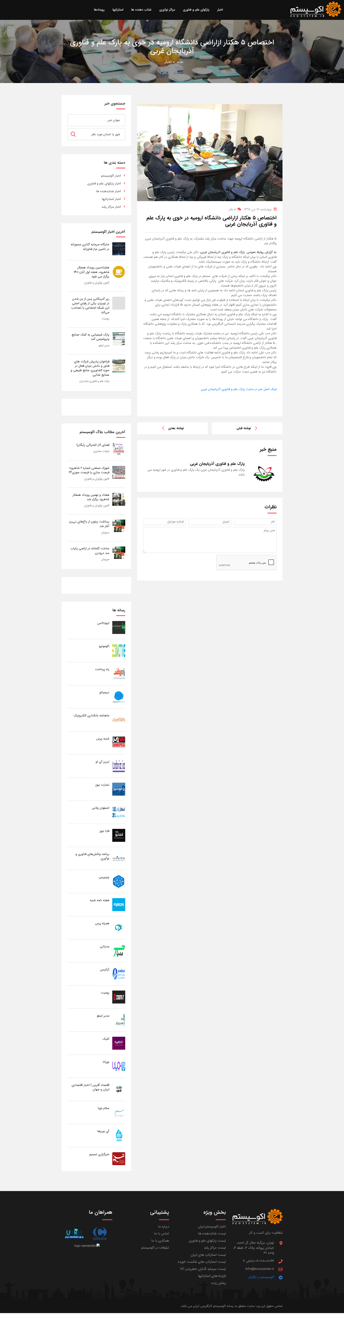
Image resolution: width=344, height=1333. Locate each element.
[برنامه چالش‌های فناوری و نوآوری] (118, 858)
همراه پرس (102, 923)
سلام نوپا (103, 1108)
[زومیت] (118, 996)
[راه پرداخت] (118, 673)
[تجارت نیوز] (118, 788)
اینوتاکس (103, 623)
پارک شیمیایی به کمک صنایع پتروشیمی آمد (90, 336)
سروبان (105, 532)
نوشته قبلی (243, 428)
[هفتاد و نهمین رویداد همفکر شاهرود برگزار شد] (118, 499)
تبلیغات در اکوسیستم (155, 1247)
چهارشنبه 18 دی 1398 (258, 209)
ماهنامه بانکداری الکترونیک (91, 715)
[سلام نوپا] (118, 1112)
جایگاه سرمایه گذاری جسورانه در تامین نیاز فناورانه (90, 246)
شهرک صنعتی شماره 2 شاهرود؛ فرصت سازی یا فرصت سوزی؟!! (89, 470)
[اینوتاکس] (118, 627)
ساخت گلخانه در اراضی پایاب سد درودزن (89, 550)
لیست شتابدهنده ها (212, 1233)
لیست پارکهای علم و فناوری (207, 1240)
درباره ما (163, 1226)
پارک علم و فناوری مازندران (94, 381)
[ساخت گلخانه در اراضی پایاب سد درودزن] (118, 552)
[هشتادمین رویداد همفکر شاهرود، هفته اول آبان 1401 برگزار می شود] (118, 271)
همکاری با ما (160, 1240)
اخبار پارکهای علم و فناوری (104, 183)
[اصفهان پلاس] (118, 812)
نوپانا (106, 1061)
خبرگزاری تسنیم (99, 1154)
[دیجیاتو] (118, 696)
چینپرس (104, 877)
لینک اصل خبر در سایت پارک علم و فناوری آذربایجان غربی (239, 389)
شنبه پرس (102, 738)
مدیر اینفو (104, 345)
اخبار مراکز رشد (111, 206)
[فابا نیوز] (118, 835)
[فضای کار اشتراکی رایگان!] (118, 449)
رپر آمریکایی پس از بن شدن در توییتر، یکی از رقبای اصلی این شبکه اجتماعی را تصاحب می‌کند (90, 305)
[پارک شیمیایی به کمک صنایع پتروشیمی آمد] (118, 338)
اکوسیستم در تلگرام (261, 1277)
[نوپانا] (118, 1066)
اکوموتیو (104, 646)
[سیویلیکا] (99, 1233)
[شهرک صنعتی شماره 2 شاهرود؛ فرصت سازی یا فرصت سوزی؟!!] (118, 472)
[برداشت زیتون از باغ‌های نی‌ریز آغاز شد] (118, 525)
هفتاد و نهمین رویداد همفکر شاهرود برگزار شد (91, 497)
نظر (232, 209)
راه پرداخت (102, 669)
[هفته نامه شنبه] (118, 904)
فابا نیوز (104, 830)
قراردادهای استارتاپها (212, 1276)
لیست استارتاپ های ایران (208, 1255)
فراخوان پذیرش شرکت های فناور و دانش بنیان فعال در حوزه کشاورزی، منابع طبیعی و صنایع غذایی (90, 368)
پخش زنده (218, 1283)
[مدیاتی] (118, 950)
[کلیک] (118, 1043)
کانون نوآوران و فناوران (96, 283)
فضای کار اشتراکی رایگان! (92, 444)
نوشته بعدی (176, 428)
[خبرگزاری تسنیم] (118, 1158)
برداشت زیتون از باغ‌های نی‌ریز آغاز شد (89, 523)
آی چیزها (103, 1131)
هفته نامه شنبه (99, 900)
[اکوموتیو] (118, 650)
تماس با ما (161, 1233)
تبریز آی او (102, 761)
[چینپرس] (118, 881)
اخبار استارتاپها (111, 199)
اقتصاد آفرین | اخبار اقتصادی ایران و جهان (90, 1087)
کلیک (106, 1038)
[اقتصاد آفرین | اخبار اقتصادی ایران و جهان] (118, 1089)
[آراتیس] (118, 973)
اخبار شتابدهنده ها (108, 191)
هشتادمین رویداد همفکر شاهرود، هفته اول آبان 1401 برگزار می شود (91, 272)
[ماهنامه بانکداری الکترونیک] (118, 719)
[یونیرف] (74, 1233)
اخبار (168, 62)
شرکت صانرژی (101, 451)
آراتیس (104, 969)
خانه (180, 62)
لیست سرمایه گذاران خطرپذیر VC (203, 1269)
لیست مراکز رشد (215, 1247)
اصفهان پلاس (100, 807)
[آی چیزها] (118, 1135)
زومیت (105, 318)
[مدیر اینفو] (118, 1019)
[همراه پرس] (118, 927)
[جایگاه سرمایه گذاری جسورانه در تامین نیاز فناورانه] (118, 248)
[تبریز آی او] (118, 765)
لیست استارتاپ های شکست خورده (202, 1262)
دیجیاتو (104, 692)
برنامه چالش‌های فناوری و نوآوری (92, 856)
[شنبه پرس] (118, 742)
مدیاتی (104, 946)
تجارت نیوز (102, 784)
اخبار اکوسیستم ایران (212, 1226)
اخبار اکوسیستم (111, 175)
